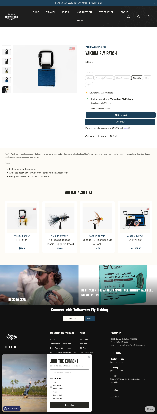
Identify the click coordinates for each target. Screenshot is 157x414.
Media (80, 20)
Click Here (114, 396)
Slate (89, 85)
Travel (51, 12)
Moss (147, 78)
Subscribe (69, 405)
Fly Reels (83, 348)
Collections (13, 37)
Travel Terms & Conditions (60, 348)
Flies (65, 12)
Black (89, 78)
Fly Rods (83, 344)
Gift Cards (84, 339)
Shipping (53, 339)
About (125, 12)
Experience (106, 12)
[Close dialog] (89, 357)
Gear (21, 37)
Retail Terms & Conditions (60, 344)
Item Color (89, 72)
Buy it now (120, 122)
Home (4, 37)
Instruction (84, 12)
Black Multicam (122, 78)
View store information (100, 108)
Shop (36, 12)
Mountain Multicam (104, 78)
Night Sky (137, 78)
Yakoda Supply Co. (95, 47)
